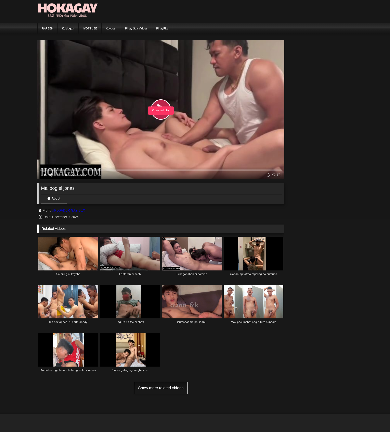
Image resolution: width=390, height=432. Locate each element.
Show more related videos (161, 388)
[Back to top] (377, 420)
